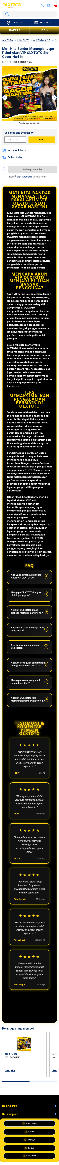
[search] (29, 14)
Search (6, 14)
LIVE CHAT (31, 1156)
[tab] (16, 1081)
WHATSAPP (31, 1123)
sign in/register (24, 176)
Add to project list (32, 169)
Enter (42, 139)
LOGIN (44, 30)
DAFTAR (14, 30)
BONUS (31, 1148)
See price (10, 1070)
